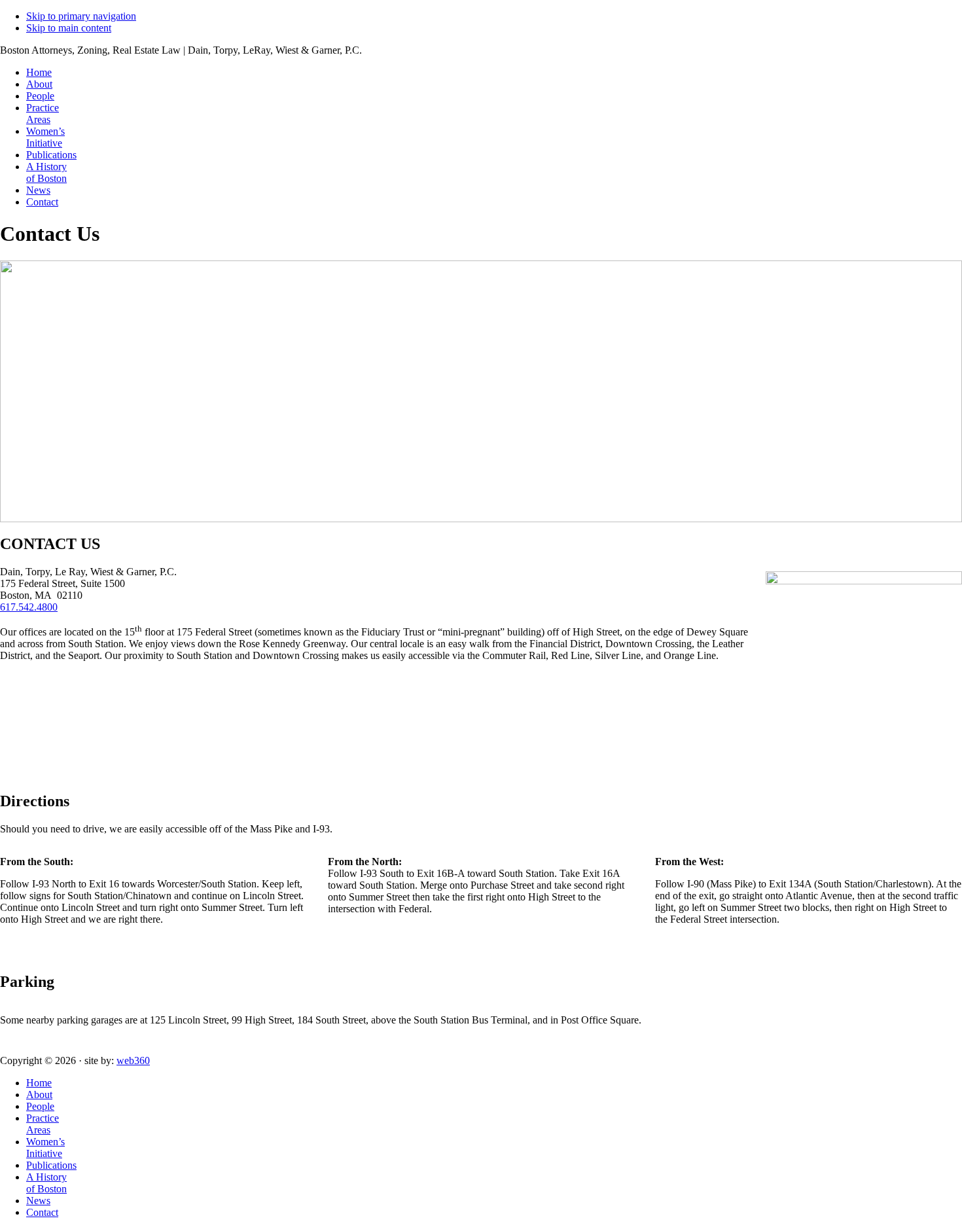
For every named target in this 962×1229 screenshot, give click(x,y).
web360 (133, 1060)
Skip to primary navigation (81, 16)
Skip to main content (68, 27)
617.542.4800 (29, 607)
